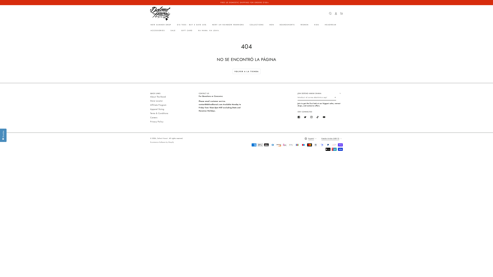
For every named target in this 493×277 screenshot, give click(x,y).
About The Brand (158, 96)
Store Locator (156, 100)
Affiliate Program (158, 104)
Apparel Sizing (157, 109)
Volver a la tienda (246, 71)
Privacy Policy (156, 121)
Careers (153, 117)
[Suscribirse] (335, 97)
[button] (330, 13)
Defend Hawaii (162, 138)
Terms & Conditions (159, 113)
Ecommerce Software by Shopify (162, 142)
